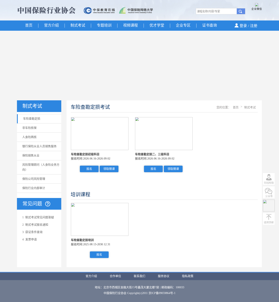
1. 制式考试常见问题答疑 (38, 217)
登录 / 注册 (248, 26)
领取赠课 (109, 168)
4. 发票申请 (29, 239)
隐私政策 (187, 276)
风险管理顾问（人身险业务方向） (40, 167)
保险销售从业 (30, 155)
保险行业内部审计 (33, 188)
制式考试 (77, 25)
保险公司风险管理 (33, 178)
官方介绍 (51, 25)
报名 (89, 168)
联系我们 (139, 276)
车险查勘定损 (31, 118)
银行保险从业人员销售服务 (39, 146)
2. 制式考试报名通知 (35, 224)
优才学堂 (157, 25)
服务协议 (163, 276)
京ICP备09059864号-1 (161, 293)
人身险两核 (29, 137)
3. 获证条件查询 (32, 232)
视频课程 (130, 25)
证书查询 (209, 25)
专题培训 (104, 25)
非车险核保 (29, 127)
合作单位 (115, 276)
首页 (28, 25)
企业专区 (183, 25)
